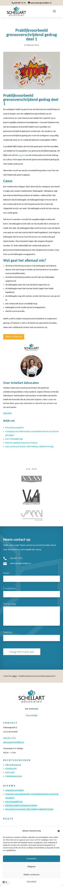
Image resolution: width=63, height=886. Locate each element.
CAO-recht (10, 772)
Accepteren (31, 859)
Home (14, 676)
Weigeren (31, 867)
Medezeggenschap (13, 776)
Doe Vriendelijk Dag (14, 439)
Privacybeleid (31, 882)
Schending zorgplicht (14, 428)
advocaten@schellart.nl (20, 563)
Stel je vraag (10, 603)
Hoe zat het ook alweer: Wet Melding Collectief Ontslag (29, 447)
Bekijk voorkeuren (32, 875)
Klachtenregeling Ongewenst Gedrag (21, 443)
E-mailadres (10, 588)
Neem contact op (14, 337)
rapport (21, 155)
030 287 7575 (16, 558)
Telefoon (8, 632)
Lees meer (7, 413)
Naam (7, 573)
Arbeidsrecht (11, 769)
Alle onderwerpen (13, 765)
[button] (58, 831)
